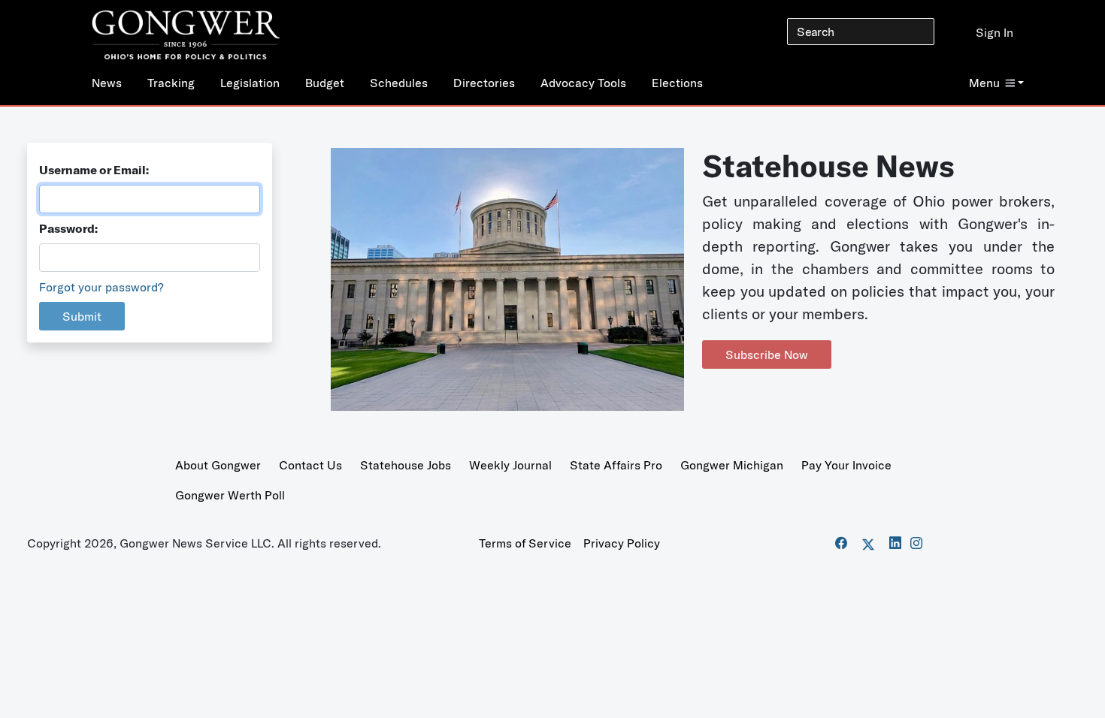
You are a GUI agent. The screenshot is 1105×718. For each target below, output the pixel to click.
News (107, 82)
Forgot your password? (101, 286)
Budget (324, 82)
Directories (484, 82)
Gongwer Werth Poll (230, 494)
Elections (677, 82)
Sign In (994, 32)
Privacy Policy (621, 543)
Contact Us (310, 464)
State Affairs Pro (616, 464)
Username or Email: (94, 169)
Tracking (171, 82)
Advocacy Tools (583, 82)
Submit (81, 316)
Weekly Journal (510, 464)
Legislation (250, 82)
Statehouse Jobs (405, 464)
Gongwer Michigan (731, 464)
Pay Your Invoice (846, 464)
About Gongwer (218, 464)
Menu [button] (984, 82)
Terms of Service (525, 543)
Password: (68, 228)
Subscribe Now (766, 354)
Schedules (399, 82)
